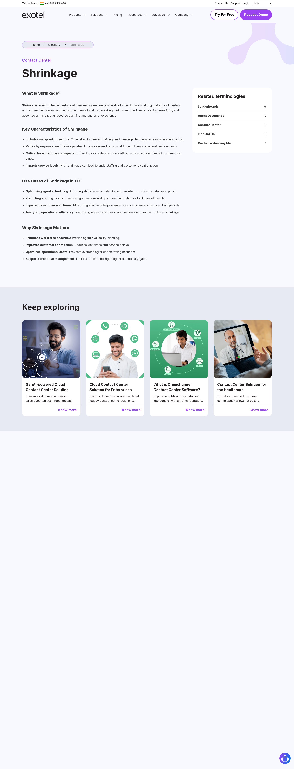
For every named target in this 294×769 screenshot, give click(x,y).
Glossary (54, 44)
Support (235, 3)
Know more (67, 410)
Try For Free (224, 15)
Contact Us (221, 3)
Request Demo (256, 15)
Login (246, 3)
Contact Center (36, 60)
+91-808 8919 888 (55, 3)
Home (35, 44)
